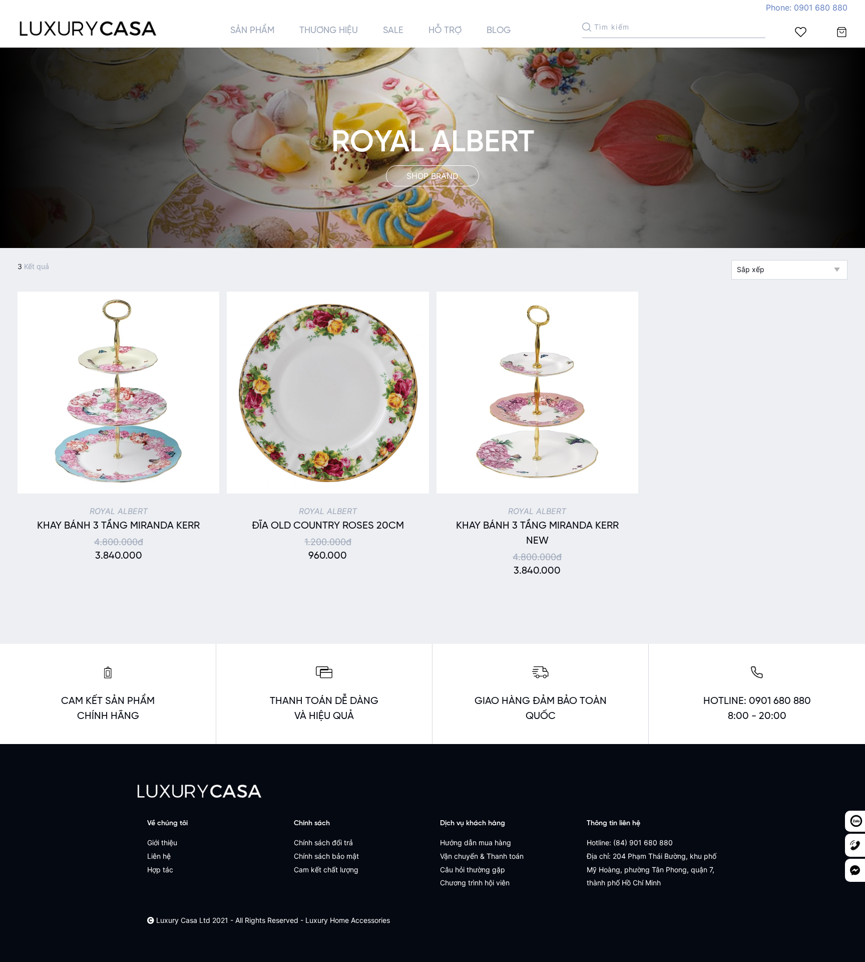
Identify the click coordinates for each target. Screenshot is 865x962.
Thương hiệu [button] (328, 31)
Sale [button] (393, 31)
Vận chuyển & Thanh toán (482, 856)
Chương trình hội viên (475, 882)
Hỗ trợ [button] (445, 31)
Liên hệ (159, 856)
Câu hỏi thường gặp (472, 869)
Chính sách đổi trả (323, 842)
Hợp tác (160, 869)
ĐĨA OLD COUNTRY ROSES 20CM (328, 526)
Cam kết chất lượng (326, 869)
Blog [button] (499, 31)
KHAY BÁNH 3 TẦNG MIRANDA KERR (118, 526)
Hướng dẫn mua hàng (475, 842)
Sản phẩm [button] (252, 31)
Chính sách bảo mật (326, 856)
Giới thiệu (162, 842)
